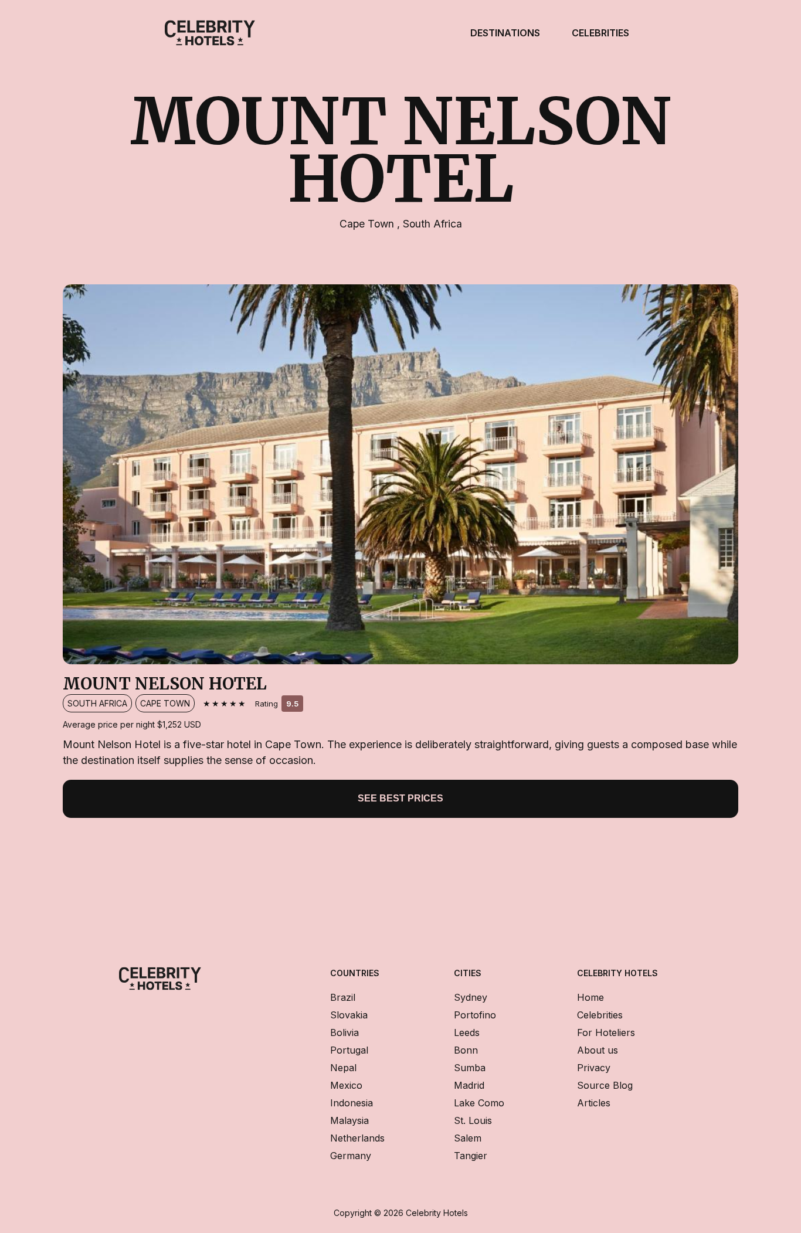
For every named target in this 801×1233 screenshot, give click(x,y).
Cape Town (368, 224)
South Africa (432, 224)
